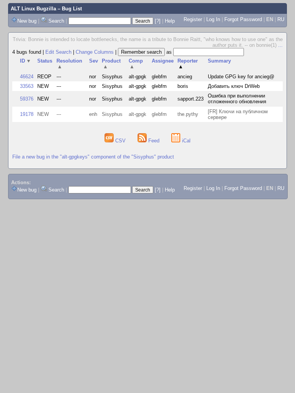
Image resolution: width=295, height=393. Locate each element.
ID (25, 61)
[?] (158, 21)
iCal (186, 141)
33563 (26, 86)
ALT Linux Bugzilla (33, 9)
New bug (26, 21)
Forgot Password (243, 19)
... (280, 45)
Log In (213, 19)
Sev (93, 61)
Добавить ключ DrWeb (234, 86)
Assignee (163, 61)
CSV (120, 141)
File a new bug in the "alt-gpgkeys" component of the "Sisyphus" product (93, 157)
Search (56, 21)
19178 (26, 114)
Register (193, 19)
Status (44, 61)
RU (280, 19)
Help (170, 21)
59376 (26, 99)
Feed (154, 141)
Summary (219, 61)
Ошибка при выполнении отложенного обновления (237, 98)
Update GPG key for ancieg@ (241, 76)
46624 (26, 76)
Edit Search (58, 52)
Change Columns (95, 52)
